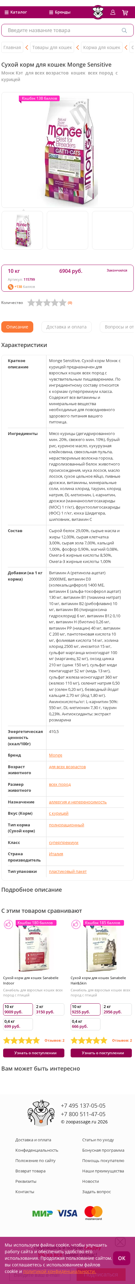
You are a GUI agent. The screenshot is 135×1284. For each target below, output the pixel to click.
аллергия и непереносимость (78, 802)
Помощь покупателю (103, 1160)
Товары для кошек (52, 47)
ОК (121, 1258)
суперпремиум (63, 842)
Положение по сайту (35, 1160)
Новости (90, 1181)
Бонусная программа (103, 1150)
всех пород (60, 784)
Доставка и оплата (33, 1140)
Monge (55, 755)
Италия (56, 854)
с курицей (58, 813)
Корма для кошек (101, 47)
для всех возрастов (67, 766)
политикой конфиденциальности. (59, 1271)
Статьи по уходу (98, 1140)
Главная (12, 47)
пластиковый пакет (68, 871)
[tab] (17, 327)
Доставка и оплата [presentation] (66, 327)
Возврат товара (30, 1171)
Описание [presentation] (17, 327)
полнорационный (66, 825)
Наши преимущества (103, 1171)
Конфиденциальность (36, 1150)
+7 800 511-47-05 (83, 1114)
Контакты (24, 1191)
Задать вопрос (96, 1191)
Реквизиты (25, 1181)
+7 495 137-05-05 (83, 1105)
